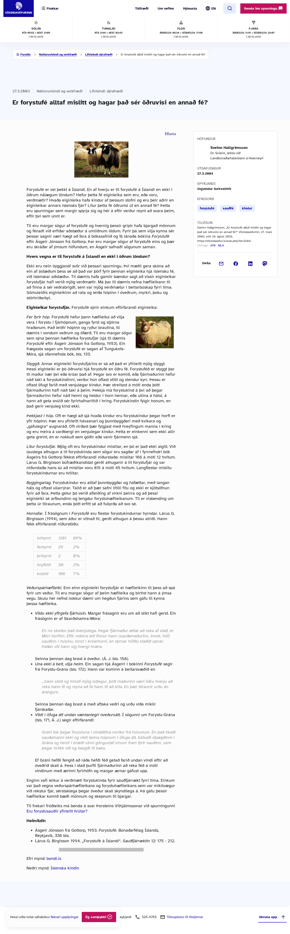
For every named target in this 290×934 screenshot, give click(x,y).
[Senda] (221, 263)
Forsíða (25, 54)
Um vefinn (166, 8)
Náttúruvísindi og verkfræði (58, 54)
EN (213, 8)
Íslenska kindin (65, 868)
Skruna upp (268, 917)
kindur (247, 208)
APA (213, 245)
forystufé (207, 208)
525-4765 (149, 917)
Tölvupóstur (185, 917)
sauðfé (228, 208)
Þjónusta (190, 8)
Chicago (202, 245)
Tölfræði (141, 8)
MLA (221, 245)
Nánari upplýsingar (64, 917)
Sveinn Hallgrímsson (229, 147)
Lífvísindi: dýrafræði (98, 54)
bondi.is (53, 858)
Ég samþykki (96, 917)
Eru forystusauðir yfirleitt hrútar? (57, 811)
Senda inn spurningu (261, 8)
